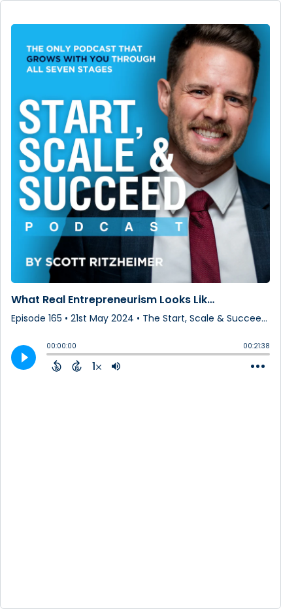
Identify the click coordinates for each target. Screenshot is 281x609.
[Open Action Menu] (258, 366)
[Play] (23, 357)
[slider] (50, 355)
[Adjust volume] (116, 366)
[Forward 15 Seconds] (77, 366)
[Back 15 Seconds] (56, 366)
